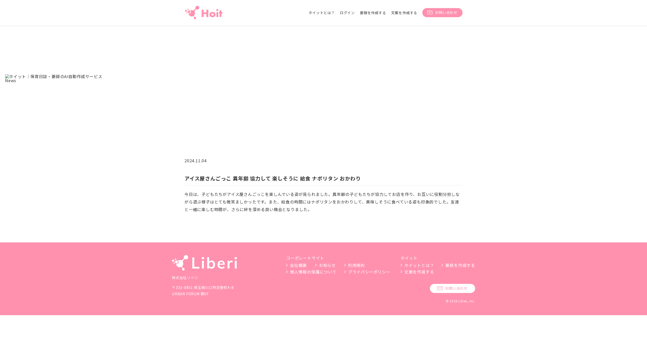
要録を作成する (373, 12)
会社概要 (298, 265)
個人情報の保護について (313, 272)
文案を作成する (404, 12)
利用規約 (356, 265)
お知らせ (327, 265)
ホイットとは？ (322, 12)
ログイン (347, 12)
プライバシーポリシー (369, 272)
